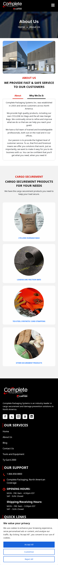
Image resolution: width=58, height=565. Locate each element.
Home (21, 27)
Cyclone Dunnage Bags (29, 238)
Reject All (29, 559)
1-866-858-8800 (14, 473)
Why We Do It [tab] (36, 95)
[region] (29, 542)
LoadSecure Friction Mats (29, 280)
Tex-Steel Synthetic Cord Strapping (29, 321)
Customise (29, 552)
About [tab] (18, 95)
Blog (5, 442)
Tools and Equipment (13, 454)
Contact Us (8, 448)
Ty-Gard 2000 (9, 459)
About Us (7, 437)
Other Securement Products (29, 363)
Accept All (29, 544)
